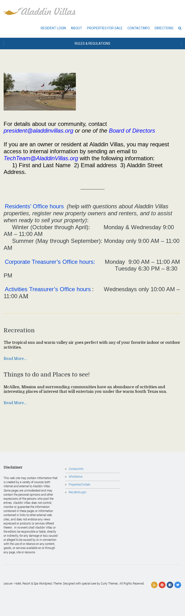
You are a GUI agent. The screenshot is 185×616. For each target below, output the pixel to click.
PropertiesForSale (79, 484)
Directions (164, 28)
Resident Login (53, 28)
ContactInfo (138, 28)
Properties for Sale (105, 28)
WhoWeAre (75, 476)
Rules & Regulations (92, 43)
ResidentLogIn (77, 492)
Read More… (15, 359)
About (76, 28)
